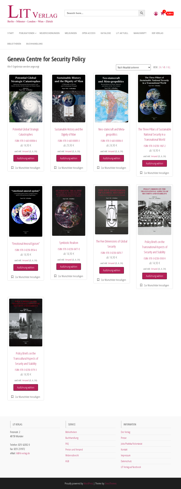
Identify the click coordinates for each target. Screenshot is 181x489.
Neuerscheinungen (50, 33)
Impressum (125, 455)
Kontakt (124, 449)
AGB (67, 461)
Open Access (88, 33)
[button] (25, 168)
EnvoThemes (110, 483)
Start (10, 33)
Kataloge (106, 33)
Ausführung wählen (25, 158)
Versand (25, 151)
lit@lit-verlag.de (23, 453)
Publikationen (26, 33)
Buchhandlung (34, 43)
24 (160, 67)
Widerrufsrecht (72, 455)
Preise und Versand (74, 449)
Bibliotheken (14, 43)
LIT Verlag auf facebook (131, 467)
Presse (124, 438)
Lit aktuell (122, 33)
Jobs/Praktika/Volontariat (131, 443)
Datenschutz (126, 461)
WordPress (88, 483)
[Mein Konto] (156, 13)
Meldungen (71, 33)
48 (164, 67)
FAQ (67, 443)
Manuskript (140, 33)
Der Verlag (157, 33)
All (169, 67)
